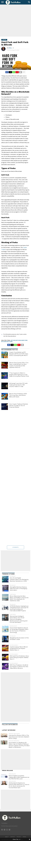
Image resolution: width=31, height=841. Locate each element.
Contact (12, 836)
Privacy (19, 836)
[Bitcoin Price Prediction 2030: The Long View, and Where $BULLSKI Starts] (4, 396)
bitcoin (13, 340)
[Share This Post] (10, 71)
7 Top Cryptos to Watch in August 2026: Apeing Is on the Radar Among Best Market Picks (19, 374)
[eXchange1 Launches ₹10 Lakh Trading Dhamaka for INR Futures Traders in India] (4, 386)
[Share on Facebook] (7, 71)
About (7, 836)
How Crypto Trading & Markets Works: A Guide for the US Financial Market (18, 405)
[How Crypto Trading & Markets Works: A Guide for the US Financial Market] (4, 406)
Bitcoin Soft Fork (6, 341)
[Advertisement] (15, 20)
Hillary (10, 48)
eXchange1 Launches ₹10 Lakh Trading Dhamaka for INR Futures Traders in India (18, 385)
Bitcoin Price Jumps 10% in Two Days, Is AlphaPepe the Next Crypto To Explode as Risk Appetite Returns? (18, 365)
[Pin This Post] (17, 71)
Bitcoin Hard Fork (21, 340)
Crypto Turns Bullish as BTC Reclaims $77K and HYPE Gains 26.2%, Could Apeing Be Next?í (18, 354)
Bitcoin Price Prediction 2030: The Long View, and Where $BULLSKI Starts (18, 395)
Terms (24, 836)
